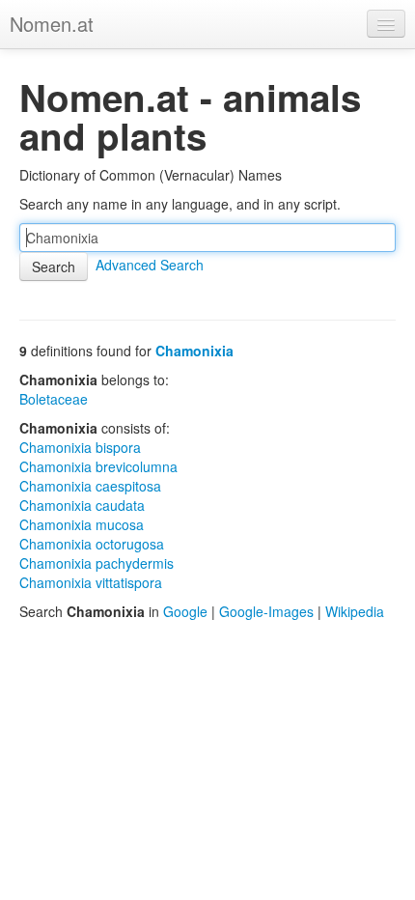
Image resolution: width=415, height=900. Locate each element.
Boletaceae (53, 398)
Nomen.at (52, 24)
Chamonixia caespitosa (90, 485)
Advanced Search (150, 264)
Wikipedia (354, 611)
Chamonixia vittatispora (90, 582)
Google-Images (266, 611)
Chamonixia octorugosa (91, 543)
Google (185, 611)
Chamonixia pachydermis (96, 563)
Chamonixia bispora (80, 447)
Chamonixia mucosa (81, 524)
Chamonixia (194, 350)
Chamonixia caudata (82, 505)
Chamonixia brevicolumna (98, 466)
